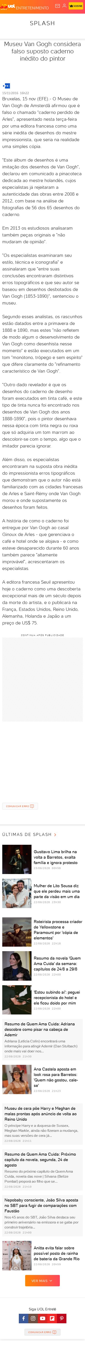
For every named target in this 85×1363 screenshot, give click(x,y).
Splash (42, 23)
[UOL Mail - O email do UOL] (57, 6)
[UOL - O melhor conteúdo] (8, 7)
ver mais (40, 1281)
